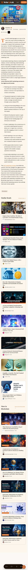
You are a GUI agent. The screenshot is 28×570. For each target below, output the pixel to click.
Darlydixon (7, 27)
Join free (24, 2)
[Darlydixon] (2, 28)
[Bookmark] (16, 566)
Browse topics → (22, 198)
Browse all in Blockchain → (20, 407)
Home (2, 5)
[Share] (21, 566)
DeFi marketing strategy (9, 165)
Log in (17, 2)
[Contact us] (24, 567)
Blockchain (6, 5)
